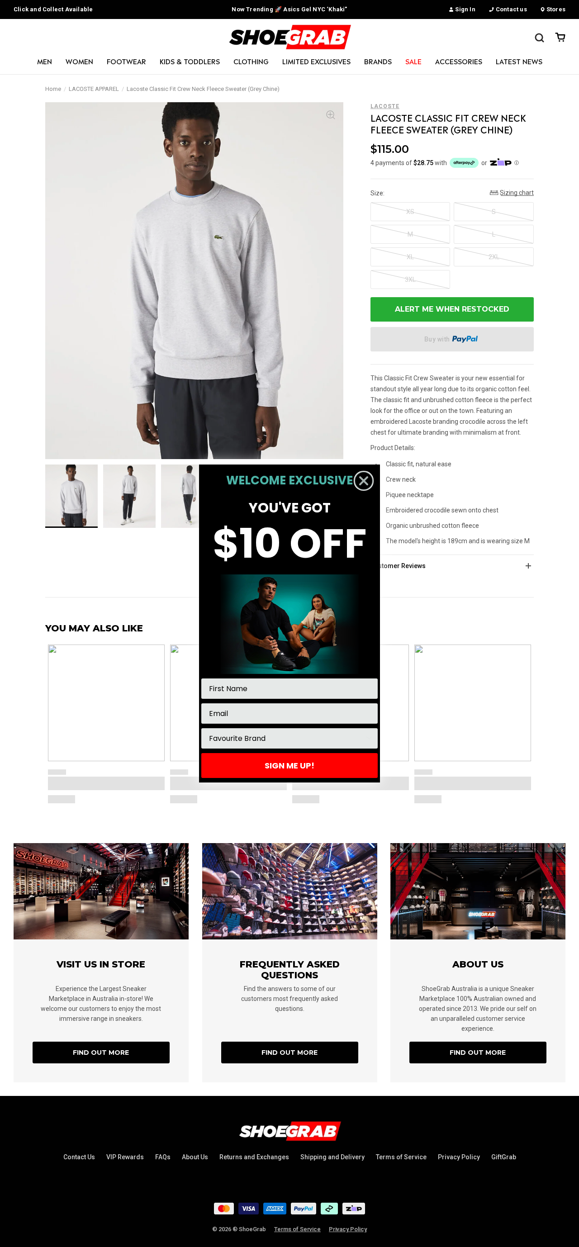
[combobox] (287, 738)
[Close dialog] (364, 481)
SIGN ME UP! (289, 765)
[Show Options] (369, 738)
